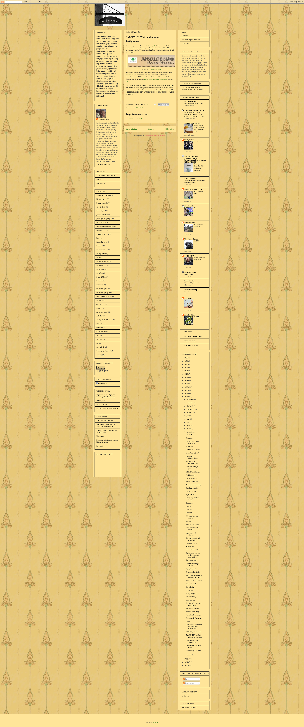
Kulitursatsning (191, 597)
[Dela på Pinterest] (168, 104)
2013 (186, 396)
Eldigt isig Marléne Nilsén (192, 499)
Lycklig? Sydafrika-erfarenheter (107, 408)
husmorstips (100, 222)
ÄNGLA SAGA (189, 315)
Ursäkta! (189, 435)
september (190, 409)
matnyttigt (99, 285)
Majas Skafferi (189, 222)
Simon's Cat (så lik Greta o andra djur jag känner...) (105, 425)
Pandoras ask (190, 600)
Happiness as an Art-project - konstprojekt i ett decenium (106, 396)
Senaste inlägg (131, 129)
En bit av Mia (189, 206)
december (190, 399)
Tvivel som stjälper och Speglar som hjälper (194, 576)
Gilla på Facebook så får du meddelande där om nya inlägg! (192, 88)
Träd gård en (189, 139)
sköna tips (99, 324)
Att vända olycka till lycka (191, 39)
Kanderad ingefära (192, 488)
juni (188, 419)
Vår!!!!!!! (196, 317)
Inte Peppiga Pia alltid (193, 651)
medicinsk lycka (101, 289)
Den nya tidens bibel (198, 192)
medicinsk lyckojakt (103, 292)
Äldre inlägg (169, 129)
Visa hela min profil (103, 164)
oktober (189, 406)
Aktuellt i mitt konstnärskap (105, 175)
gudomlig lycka (101, 215)
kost (97, 238)
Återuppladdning (191, 560)
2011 (186, 662)
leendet (98, 246)
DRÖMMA (188, 331)
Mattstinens (190, 546)
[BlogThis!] (161, 104)
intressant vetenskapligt (104, 226)
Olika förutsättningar (193, 472)
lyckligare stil (101, 265)
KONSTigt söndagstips (193, 632)
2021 (186, 371)
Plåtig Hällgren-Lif (192, 593)
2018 (186, 380)
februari (189, 432)
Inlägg (187, 679)
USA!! (186, 291)
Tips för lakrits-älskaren (194, 580)
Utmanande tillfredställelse (192, 457)
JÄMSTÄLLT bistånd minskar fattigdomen (194, 636)
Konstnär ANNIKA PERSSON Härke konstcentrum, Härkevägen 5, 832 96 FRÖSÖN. (195, 159)
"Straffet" (189, 509)
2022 (186, 367)
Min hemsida (100, 183)
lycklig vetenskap (102, 261)
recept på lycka (101, 312)
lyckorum (99, 281)
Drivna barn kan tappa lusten (193, 646)
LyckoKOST (100, 277)
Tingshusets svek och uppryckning (193, 539)
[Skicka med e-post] (159, 104)
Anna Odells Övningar (193, 615)
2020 (186, 374)
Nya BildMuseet (191, 543)
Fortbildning (190, 587)
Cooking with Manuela (192, 123)
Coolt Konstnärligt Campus (192, 564)
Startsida (151, 129)
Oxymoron (189, 503)
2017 (186, 384)
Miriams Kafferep (190, 289)
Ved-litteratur (190, 475)
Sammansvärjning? (192, 524)
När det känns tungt (192, 611)
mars (188, 429)
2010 (186, 665)
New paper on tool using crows (200, 258)
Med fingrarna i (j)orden (193, 189)
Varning (99, 355)
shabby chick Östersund (104, 320)
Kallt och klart (191, 584)
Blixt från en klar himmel (192, 528)
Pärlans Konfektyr (191, 345)
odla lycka (99, 304)
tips (97, 343)
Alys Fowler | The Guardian (194, 110)
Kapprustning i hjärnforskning (192, 462)
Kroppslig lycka (101, 242)
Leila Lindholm (190, 178)
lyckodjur (99, 269)
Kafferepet (188, 298)
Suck (98, 335)
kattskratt (99, 446)
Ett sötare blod (189, 340)
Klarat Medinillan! (192, 481)
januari (189, 655)
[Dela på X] (163, 104)
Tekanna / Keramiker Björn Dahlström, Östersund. (199, 167)
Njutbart (99, 300)
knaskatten (99, 230)
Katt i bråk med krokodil (104, 420)
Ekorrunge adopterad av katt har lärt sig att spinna (107, 441)
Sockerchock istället (193, 550)
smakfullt (99, 327)
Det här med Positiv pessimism (193, 442)
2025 (186, 358)
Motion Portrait (189, 274)
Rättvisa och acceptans (193, 450)
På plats (188, 506)
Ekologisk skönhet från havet (193, 103)
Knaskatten (100, 436)
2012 (186, 659)
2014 (186, 393)
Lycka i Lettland (101, 404)
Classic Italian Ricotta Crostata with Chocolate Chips (199, 128)
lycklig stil (100, 257)
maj (188, 422)
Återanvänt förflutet (192, 608)
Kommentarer (190, 683)
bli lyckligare (100, 199)
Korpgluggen (189, 255)
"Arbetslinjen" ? (191, 478)
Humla (196, 208)
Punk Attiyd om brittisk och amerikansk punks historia (194, 626)
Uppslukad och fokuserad (191, 534)
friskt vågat (100, 211)
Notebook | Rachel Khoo (193, 336)
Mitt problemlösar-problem (192, 517)
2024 (186, 361)
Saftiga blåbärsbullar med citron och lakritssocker (194, 181)
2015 (186, 390)
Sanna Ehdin (189, 281)
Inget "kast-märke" (192, 453)
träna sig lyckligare (102, 351)
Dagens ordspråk (102, 203)
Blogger (155, 722)
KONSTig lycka (101, 234)
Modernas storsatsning (193, 485)
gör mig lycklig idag (103, 218)
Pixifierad (189, 446)
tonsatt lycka (100, 347)
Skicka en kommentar (136, 119)
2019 (186, 377)
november (190, 403)
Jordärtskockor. (198, 142)
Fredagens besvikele (193, 572)
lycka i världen (101, 250)
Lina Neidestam (190, 272)
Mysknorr (189, 438)
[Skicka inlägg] (154, 104)
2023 (186, 364)
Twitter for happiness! (189, 707)
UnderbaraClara (190, 101)
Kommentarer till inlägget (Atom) (155, 135)
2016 (186, 387)
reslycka (99, 316)
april (188, 425)
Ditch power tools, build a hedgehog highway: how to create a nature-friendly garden (194, 114)
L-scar (188, 621)
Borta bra (189, 513)
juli (188, 416)
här (127, 81)
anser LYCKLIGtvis (139, 108)
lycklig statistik (101, 253)
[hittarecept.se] (101, 383)
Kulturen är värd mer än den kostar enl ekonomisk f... (193, 555)
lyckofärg (99, 273)
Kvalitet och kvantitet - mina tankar (194, 604)
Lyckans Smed (104, 119)
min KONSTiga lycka (103, 296)
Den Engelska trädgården (198, 225)
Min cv (98, 179)
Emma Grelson (191, 491)
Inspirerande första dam (194, 618)
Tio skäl (189, 521)
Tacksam (99, 339)
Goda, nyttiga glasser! (191, 283)
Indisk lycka (100, 401)
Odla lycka (185, 43)
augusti (189, 412)
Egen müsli (190, 494)
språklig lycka (101, 331)
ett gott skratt (100, 207)
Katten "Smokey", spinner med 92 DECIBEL (106, 431)
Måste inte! (190, 590)
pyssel (98, 308)
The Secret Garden (191, 239)
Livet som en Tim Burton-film (192, 641)
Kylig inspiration (191, 569)
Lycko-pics (185, 696)
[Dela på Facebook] (165, 104)
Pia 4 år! (196, 241)
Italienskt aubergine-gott (193, 467)
